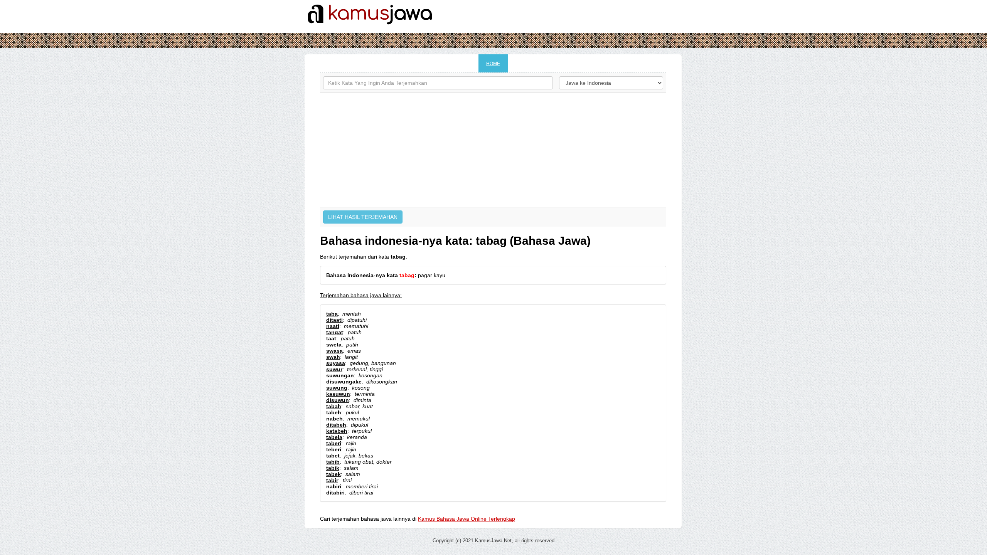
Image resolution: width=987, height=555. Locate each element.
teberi (333, 449)
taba (332, 314)
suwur (334, 369)
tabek (333, 474)
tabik (332, 468)
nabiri (333, 486)
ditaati (334, 320)
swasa (334, 351)
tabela (334, 437)
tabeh (333, 412)
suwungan (340, 375)
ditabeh (336, 425)
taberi (333, 443)
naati (332, 326)
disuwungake (344, 381)
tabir (332, 480)
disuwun (337, 400)
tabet (333, 455)
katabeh (336, 431)
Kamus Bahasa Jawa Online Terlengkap (466, 519)
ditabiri (335, 492)
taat (331, 338)
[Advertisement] (493, 150)
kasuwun (338, 394)
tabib (333, 462)
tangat (334, 332)
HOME (493, 63)
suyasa (335, 363)
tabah (333, 406)
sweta (334, 344)
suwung (336, 388)
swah (333, 357)
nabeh (334, 418)
